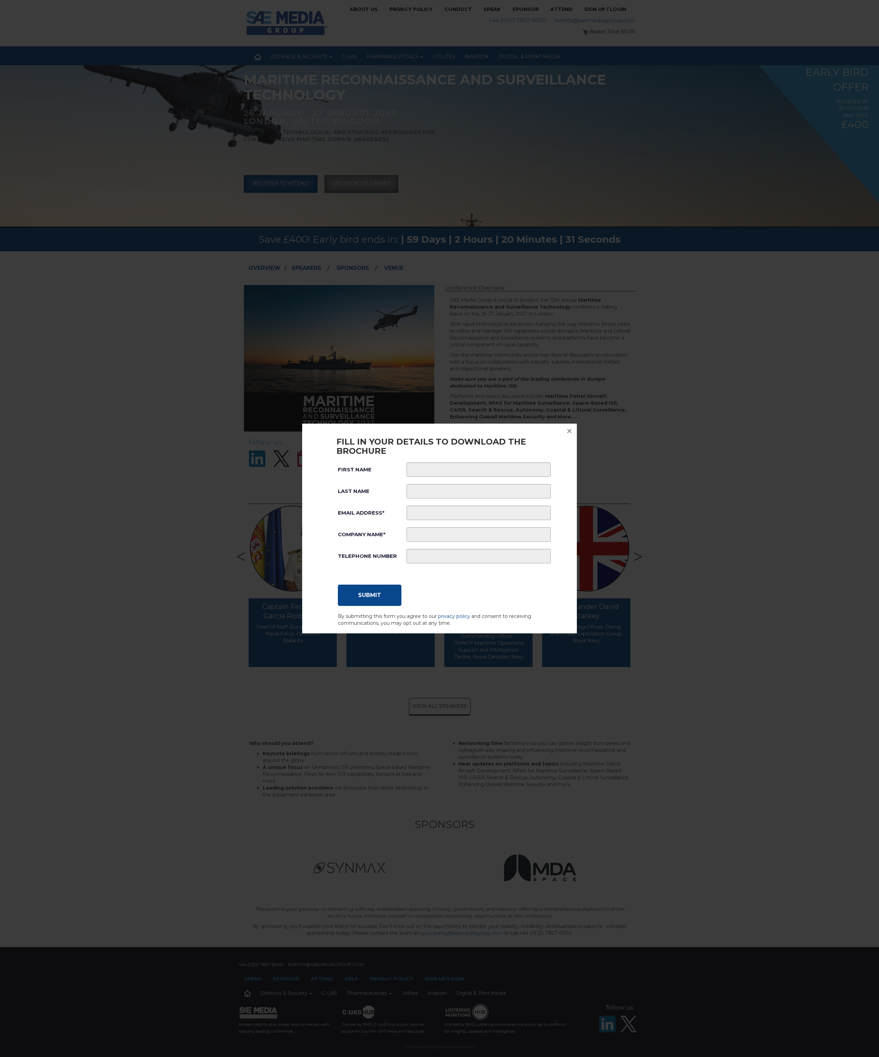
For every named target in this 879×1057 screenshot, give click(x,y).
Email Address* (361, 512)
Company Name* (362, 534)
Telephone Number (367, 556)
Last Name (353, 491)
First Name (355, 469)
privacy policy (454, 616)
